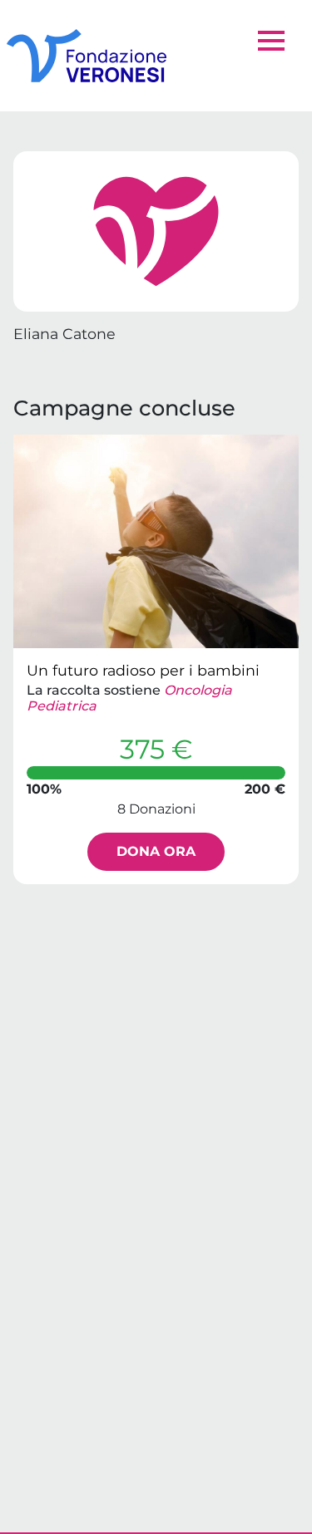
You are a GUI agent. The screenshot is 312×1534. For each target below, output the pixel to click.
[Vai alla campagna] (156, 541)
